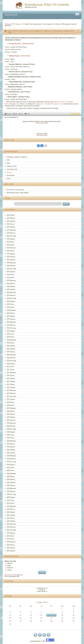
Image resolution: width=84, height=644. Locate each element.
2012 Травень (11, 218)
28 (51, 621)
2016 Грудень (11, 363)
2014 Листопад (11, 298)
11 (20, 615)
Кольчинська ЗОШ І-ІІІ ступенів (47, 4)
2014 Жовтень (11, 295)
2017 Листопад (11, 396)
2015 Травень (11, 316)
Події (8, 163)
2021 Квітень (11, 509)
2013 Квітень (11, 251)
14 (23, 24)
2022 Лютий (10, 539)
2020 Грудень (11, 497)
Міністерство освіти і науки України (18, 192)
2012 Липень (11, 224)
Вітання (9, 114)
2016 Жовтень (11, 357)
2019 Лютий (10, 438)
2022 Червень (11, 551)
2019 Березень (11, 441)
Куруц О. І (40, 104)
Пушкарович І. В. (14, 104)
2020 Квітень (11, 476)
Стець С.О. (63, 102)
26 (31, 621)
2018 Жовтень (11, 426)
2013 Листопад (11, 268)
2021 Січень (10, 500)
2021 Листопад (11, 530)
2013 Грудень (11, 271)
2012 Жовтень (11, 233)
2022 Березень (11, 542)
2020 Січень (10, 467)
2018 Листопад (11, 429)
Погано (9, 570)
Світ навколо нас (12, 169)
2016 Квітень (11, 343)
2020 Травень (11, 479)
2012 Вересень (11, 230)
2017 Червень (11, 381)
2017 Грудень (11, 399)
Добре (9, 565)
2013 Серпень (11, 259)
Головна (7, 24)
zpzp (21, 114)
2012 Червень (11, 221)
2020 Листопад (11, 494)
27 (41, 621)
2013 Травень (11, 254)
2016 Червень (11, 349)
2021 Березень (11, 506)
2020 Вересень (11, 488)
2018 (12, 24)
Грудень (18, 24)
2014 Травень (11, 286)
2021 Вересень (11, 524)
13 (41, 615)
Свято (8, 178)
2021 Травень (11, 512)
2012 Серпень (11, 227)
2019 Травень (11, 447)
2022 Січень (10, 536)
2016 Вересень (11, 354)
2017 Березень (11, 372)
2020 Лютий (10, 470)
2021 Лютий (10, 503)
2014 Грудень (11, 301)
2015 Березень (11, 310)
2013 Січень (10, 242)
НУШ (8, 160)
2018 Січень (10, 402)
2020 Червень (11, 482)
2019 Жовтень (11, 458)
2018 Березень (11, 408)
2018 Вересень (11, 423)
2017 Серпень (11, 387)
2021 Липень (11, 518)
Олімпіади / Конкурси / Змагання (17, 157)
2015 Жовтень (11, 325)
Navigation (11, 15)
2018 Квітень (11, 411)
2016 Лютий (10, 337)
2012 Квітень (11, 215)
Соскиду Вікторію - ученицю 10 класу (21, 43)
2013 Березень (11, 248)
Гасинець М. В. (49, 104)
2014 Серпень (11, 289)
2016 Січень (10, 334)
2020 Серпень (11, 485)
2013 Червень (11, 256)
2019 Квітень (11, 444)
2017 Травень (11, 378)
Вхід (46, 123)
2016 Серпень (11, 352)
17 (10, 618)
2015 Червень (11, 319)
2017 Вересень (11, 390)
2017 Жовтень (11, 393)
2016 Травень (11, 346)
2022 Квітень (11, 545)
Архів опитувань (18, 575)
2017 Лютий (10, 369)
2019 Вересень (11, 455)
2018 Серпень (11, 420)
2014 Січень (10, 274)
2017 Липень (11, 384)
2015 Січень (10, 304)
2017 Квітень (11, 375)
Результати (8, 575)
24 (10, 621)
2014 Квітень (11, 283)
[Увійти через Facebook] (41, 145)
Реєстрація (40, 123)
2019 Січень (10, 435)
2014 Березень (11, 280)
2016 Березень (11, 340)
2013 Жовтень (11, 265)
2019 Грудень (11, 464)
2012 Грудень (11, 239)
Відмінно (10, 563)
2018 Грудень (11, 432)
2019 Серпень (11, 453)
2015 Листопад (11, 328)
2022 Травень (11, 548)
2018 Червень (11, 417)
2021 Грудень (11, 533)
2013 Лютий (10, 245)
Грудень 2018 (42, 602)
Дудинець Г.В (55, 102)
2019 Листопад (11, 461)
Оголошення (10, 175)
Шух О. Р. (58, 104)
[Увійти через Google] (45, 145)
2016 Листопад (11, 360)
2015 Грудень (11, 331)
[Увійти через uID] (38, 145)
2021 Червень (11, 515)
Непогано (10, 567)
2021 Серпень (11, 521)
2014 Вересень (11, 292)
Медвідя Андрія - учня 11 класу (19, 56)
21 (51, 618)
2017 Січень (10, 366)
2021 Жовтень (11, 527)
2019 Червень (11, 450)
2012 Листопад (11, 236)
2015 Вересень (11, 322)
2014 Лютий (10, 277)
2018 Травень (11, 414)
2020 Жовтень (11, 491)
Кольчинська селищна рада (15, 189)
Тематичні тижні (12, 166)
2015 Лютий (10, 307)
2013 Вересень (11, 262)
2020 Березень (11, 473)
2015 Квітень (11, 313)
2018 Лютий (10, 405)
